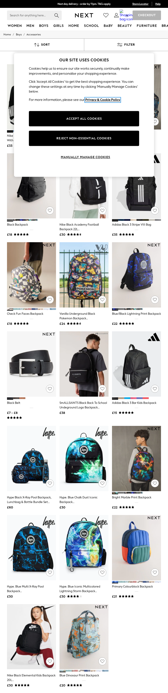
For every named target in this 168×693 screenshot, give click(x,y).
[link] (116, 15)
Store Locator (140, 3)
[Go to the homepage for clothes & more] (84, 15)
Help (158, 3)
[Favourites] (106, 15)
